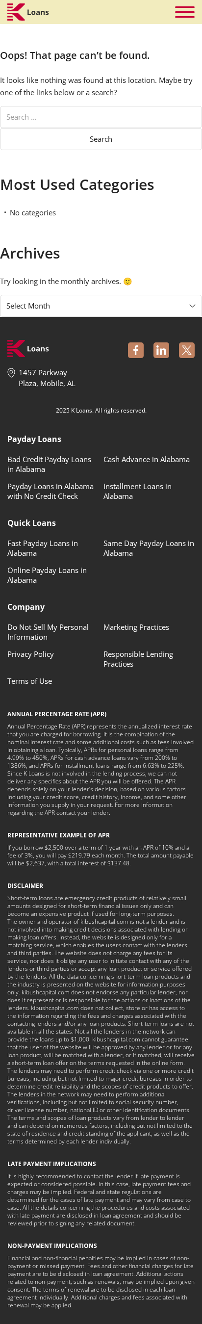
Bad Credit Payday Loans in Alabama (49, 464)
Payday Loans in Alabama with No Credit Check (50, 491)
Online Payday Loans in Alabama (47, 575)
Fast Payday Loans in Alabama (42, 548)
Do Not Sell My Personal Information (48, 632)
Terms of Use (29, 681)
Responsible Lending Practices (138, 659)
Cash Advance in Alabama (146, 459)
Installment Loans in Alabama (137, 491)
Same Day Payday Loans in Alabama (148, 548)
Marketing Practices (136, 627)
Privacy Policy (30, 654)
